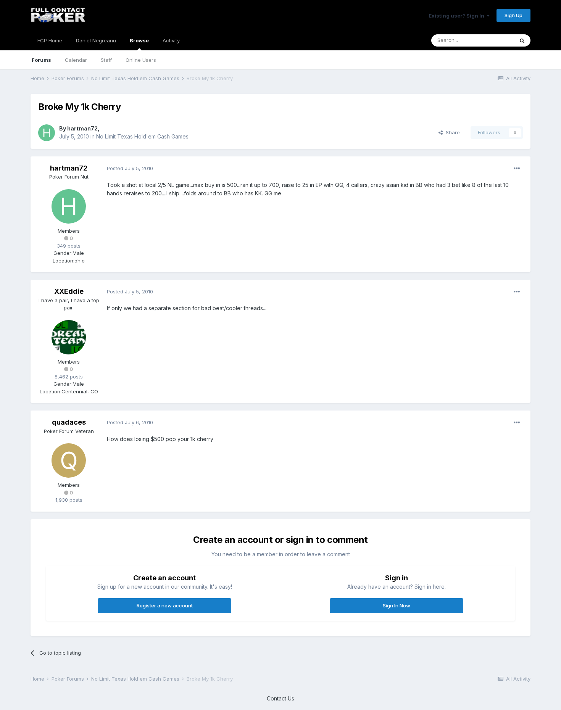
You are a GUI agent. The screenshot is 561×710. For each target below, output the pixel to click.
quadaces (69, 422)
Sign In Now (396, 605)
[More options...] (516, 168)
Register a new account (165, 605)
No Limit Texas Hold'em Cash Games (142, 136)
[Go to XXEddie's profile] (69, 337)
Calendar (76, 60)
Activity (171, 40)
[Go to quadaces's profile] (69, 460)
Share (451, 132)
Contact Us (280, 698)
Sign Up (513, 15)
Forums (41, 60)
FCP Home (49, 40)
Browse (139, 40)
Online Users (141, 60)
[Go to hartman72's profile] (46, 132)
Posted (130, 168)
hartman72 (82, 128)
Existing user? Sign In (458, 16)
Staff (106, 60)
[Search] (522, 40)
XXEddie (69, 291)
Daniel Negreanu (96, 40)
